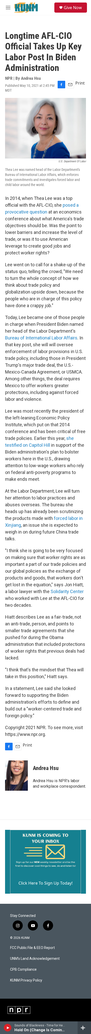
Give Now (73, 7)
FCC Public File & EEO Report (32, 948)
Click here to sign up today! (45, 883)
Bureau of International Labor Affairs (41, 337)
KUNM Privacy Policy (26, 980)
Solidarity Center (67, 591)
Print (80, 83)
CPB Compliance (23, 969)
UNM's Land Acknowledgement (35, 959)
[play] (8, 1027)
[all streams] (84, 1027)
